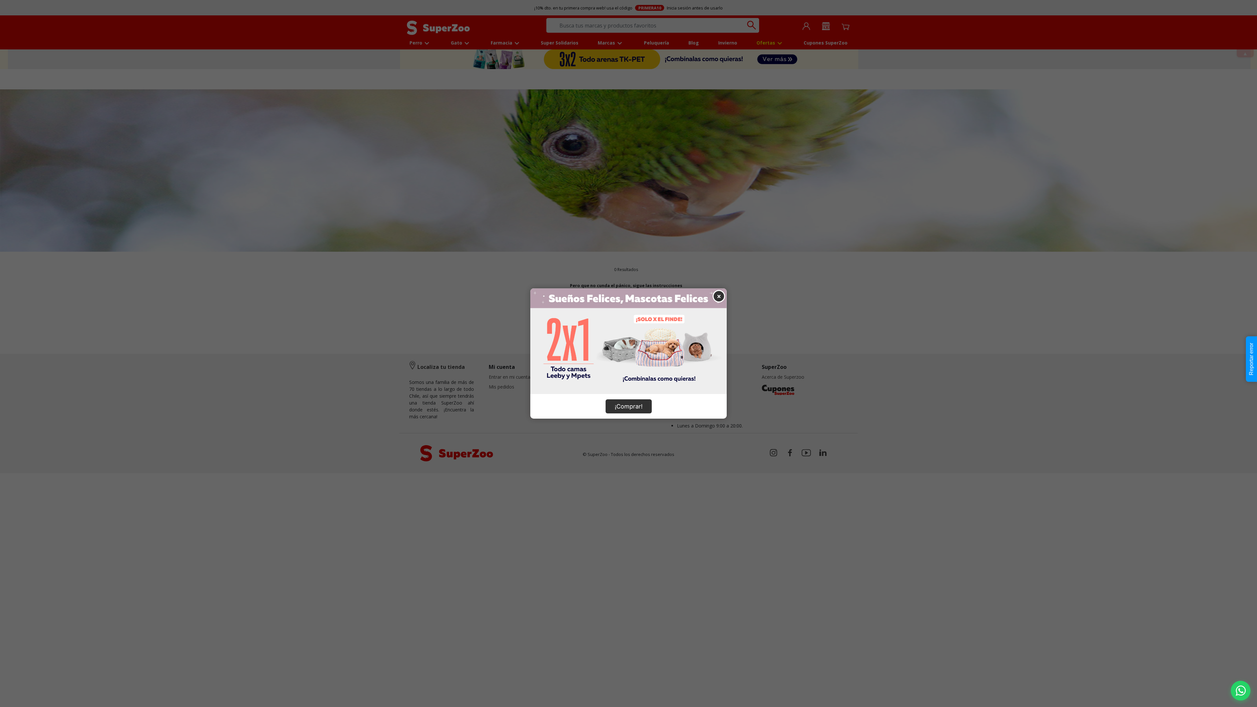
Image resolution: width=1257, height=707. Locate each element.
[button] (1240, 690)
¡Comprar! (629, 406)
